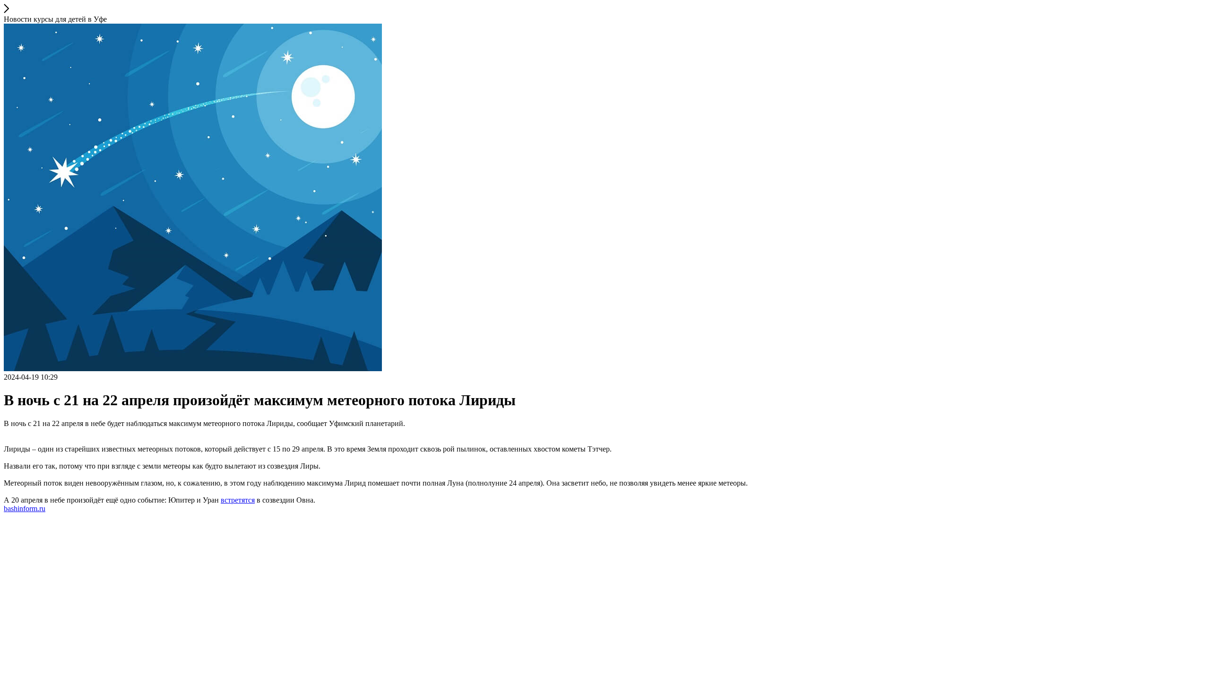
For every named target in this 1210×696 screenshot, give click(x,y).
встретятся (238, 500)
